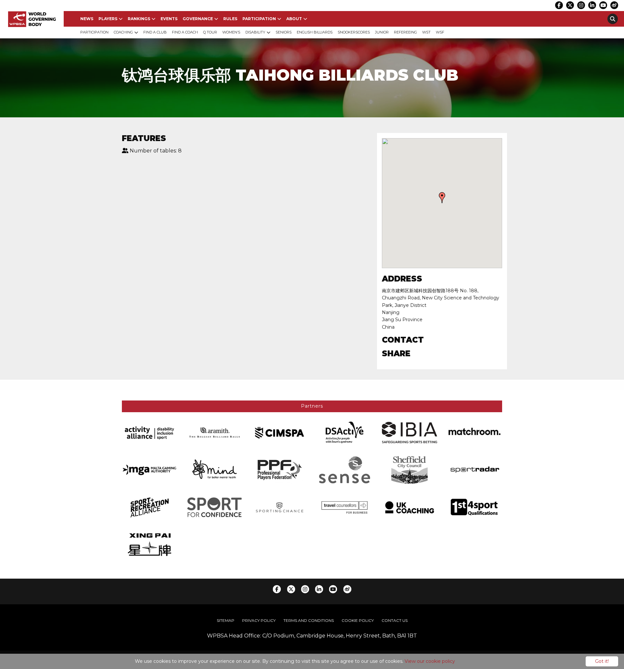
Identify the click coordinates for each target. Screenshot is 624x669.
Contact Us (395, 620)
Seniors (284, 32)
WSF (440, 32)
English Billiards (314, 32)
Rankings (139, 18)
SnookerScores (354, 32)
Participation (259, 18)
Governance (198, 18)
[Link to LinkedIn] (592, 5)
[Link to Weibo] (614, 5)
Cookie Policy (358, 620)
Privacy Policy (259, 620)
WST (426, 32)
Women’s (231, 32)
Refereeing (405, 32)
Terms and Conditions (308, 620)
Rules (230, 18)
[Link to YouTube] (603, 5)
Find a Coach (185, 32)
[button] (442, 197)
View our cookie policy (430, 661)
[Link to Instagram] (581, 5)
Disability (255, 32)
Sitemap (225, 620)
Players (107, 18)
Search (612, 18)
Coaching (123, 32)
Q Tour (210, 32)
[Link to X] (570, 5)
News (86, 18)
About (294, 18)
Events (169, 18)
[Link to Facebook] (559, 5)
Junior (382, 32)
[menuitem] (87, 19)
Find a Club (155, 32)
